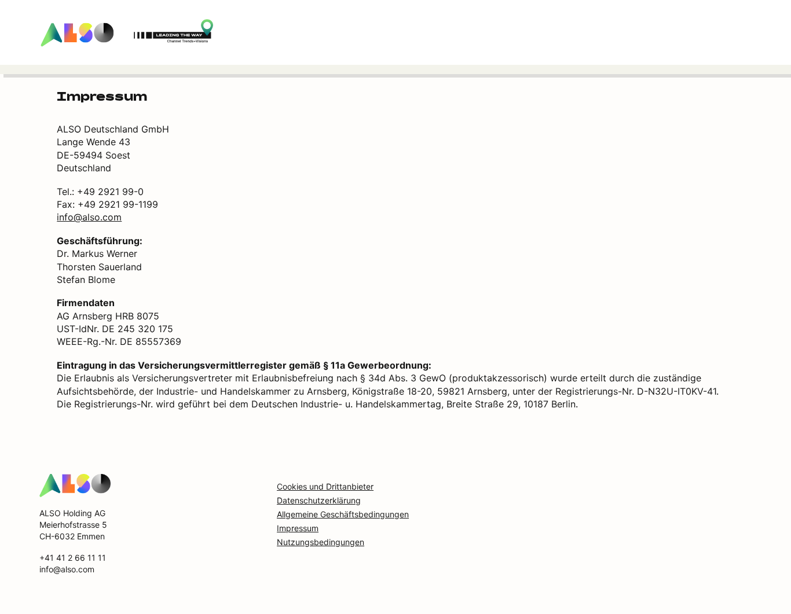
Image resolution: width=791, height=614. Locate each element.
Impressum (297, 528)
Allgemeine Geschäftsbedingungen (343, 514)
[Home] (75, 485)
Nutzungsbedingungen (320, 542)
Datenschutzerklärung (319, 500)
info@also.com (89, 217)
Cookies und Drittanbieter (325, 486)
